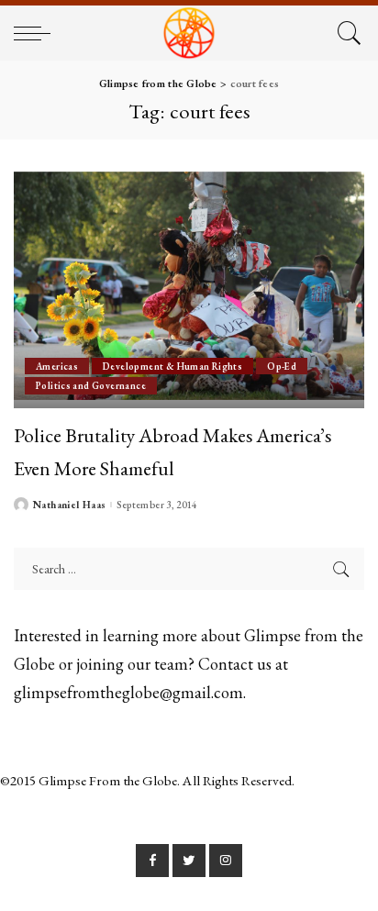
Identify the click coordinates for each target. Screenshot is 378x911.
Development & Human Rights (172, 366)
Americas (57, 366)
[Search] (346, 33)
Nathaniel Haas (69, 505)
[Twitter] (189, 860)
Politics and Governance (91, 385)
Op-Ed (281, 366)
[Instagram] (225, 860)
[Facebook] (152, 860)
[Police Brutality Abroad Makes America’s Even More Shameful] (189, 290)
